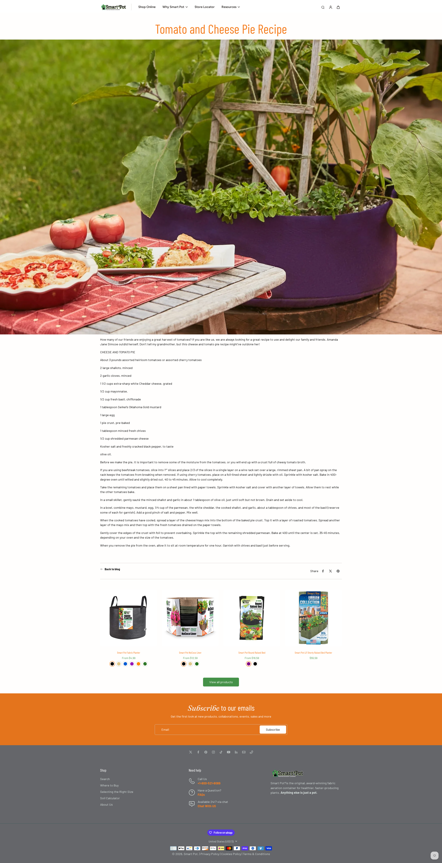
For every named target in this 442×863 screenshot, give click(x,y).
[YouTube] (228, 752)
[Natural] (118, 663)
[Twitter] (190, 752)
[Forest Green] (145, 663)
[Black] (112, 663)
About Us (106, 804)
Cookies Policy (231, 854)
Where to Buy (109, 785)
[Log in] (330, 7)
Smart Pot (191, 854)
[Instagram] (213, 752)
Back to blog (112, 569)
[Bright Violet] (131, 663)
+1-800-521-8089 (209, 783)
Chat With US (207, 806)
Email (165, 729)
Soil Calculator (110, 798)
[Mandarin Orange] (138, 663)
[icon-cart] (338, 7)
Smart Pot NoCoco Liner (190, 652)
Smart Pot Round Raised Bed (251, 652)
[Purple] (248, 663)
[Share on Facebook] (323, 571)
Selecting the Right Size (116, 792)
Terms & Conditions (256, 854)
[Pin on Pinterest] (338, 571)
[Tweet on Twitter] (330, 571)
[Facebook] (198, 752)
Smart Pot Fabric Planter (128, 652)
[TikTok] (221, 752)
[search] (323, 7)
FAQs (201, 794)
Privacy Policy (209, 854)
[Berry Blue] (125, 663)
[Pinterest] (206, 752)
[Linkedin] (236, 752)
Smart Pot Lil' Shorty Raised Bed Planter (313, 652)
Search (105, 779)
